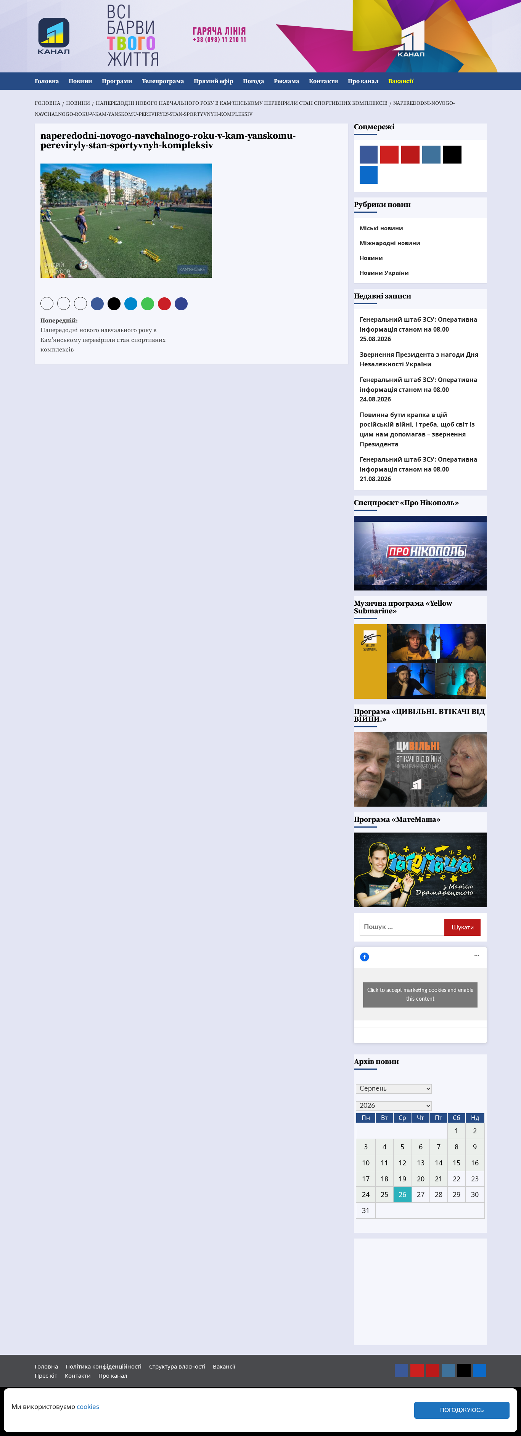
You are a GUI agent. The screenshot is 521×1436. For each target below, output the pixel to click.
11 (384, 1162)
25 (384, 1194)
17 (366, 1178)
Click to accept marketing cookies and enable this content (420, 995)
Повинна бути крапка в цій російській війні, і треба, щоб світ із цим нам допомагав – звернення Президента (417, 429)
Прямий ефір (213, 81)
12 (402, 1162)
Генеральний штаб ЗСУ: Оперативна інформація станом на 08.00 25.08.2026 (419, 329)
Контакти (323, 81)
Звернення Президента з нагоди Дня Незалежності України (419, 359)
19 (402, 1178)
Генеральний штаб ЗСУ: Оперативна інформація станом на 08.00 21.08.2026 (419, 469)
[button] (482, 81)
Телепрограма (163, 81)
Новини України (384, 272)
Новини (80, 81)
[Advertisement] (420, 1292)
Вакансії (400, 81)
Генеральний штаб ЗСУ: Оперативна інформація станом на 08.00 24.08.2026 (419, 389)
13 (421, 1162)
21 (438, 1178)
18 (384, 1178)
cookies (88, 1406)
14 (438, 1162)
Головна (47, 81)
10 (366, 1162)
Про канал (363, 81)
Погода (253, 81)
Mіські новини (381, 228)
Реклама (286, 81)
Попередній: (103, 335)
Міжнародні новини (390, 243)
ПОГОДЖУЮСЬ (462, 1410)
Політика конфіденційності (104, 1366)
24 (366, 1194)
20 (421, 1178)
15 (456, 1162)
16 (475, 1162)
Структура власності (177, 1366)
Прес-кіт (46, 1375)
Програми (117, 81)
